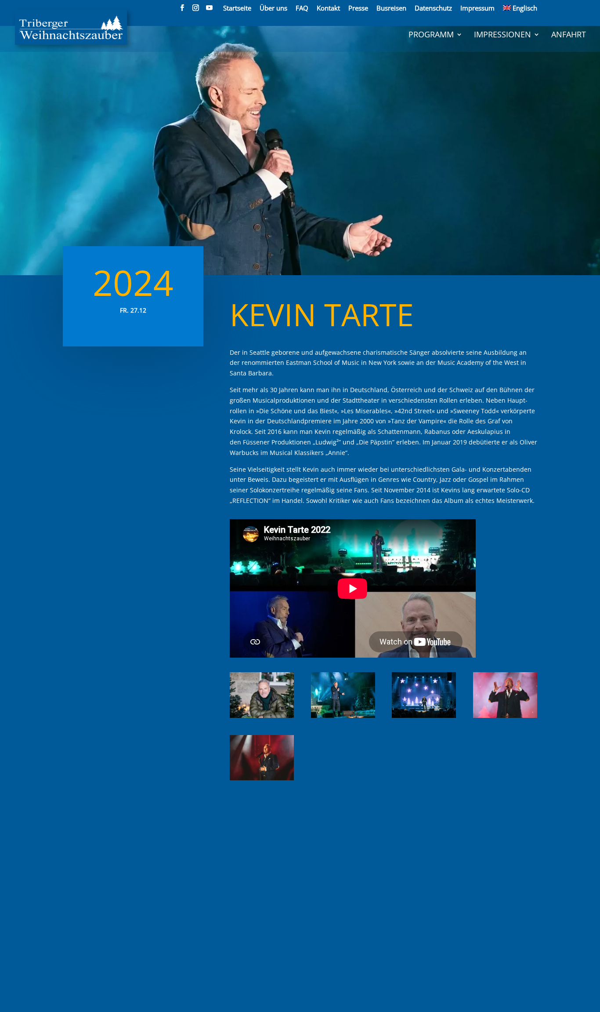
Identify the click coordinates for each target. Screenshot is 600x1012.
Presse (358, 8)
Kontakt (328, 8)
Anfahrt (568, 35)
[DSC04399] (262, 780)
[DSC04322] (343, 717)
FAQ (302, 8)
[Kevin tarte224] (262, 717)
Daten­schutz (433, 8)
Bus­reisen (391, 8)
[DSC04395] (505, 717)
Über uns (273, 8)
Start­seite (237, 8)
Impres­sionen (502, 35)
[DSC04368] (424, 717)
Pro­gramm (431, 35)
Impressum (477, 8)
